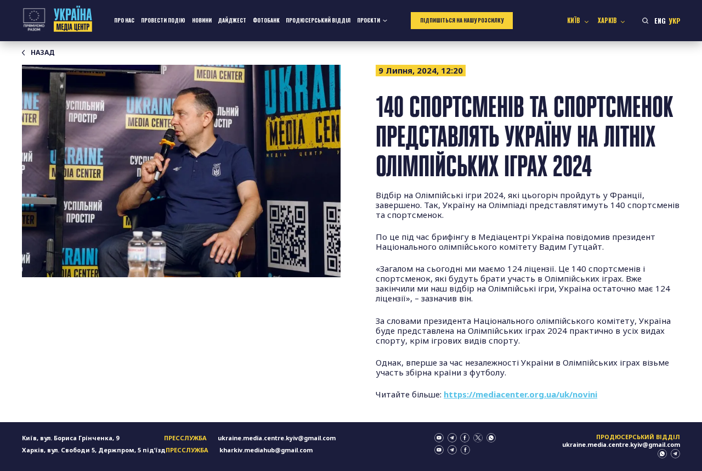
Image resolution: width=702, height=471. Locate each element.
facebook (464, 437)
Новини (202, 20)
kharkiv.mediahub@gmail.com (266, 450)
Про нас (124, 20)
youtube (439, 437)
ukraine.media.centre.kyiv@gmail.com (277, 438)
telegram (452, 437)
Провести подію (163, 20)
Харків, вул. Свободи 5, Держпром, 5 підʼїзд (94, 450)
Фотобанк (266, 20)
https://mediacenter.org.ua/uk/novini (520, 394)
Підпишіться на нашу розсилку (461, 20)
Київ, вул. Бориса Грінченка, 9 (70, 438)
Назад (43, 52)
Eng (660, 20)
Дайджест (232, 20)
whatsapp (491, 437)
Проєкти (368, 20)
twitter (478, 437)
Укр (674, 20)
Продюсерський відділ (318, 20)
